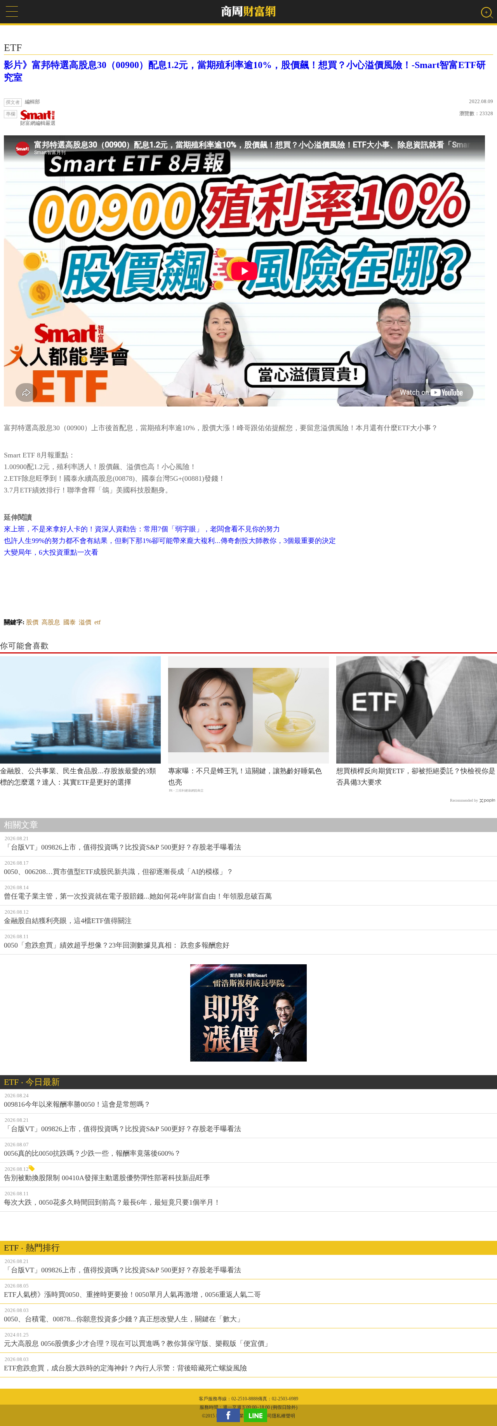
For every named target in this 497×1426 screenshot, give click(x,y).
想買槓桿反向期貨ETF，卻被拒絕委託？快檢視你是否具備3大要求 (415, 776)
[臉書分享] (230, 1415)
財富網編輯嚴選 (38, 123)
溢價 (85, 622)
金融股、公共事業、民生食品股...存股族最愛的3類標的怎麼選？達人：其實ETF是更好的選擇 (78, 776)
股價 (32, 622)
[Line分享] (257, 1415)
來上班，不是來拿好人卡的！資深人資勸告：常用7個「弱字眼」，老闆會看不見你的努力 (142, 529)
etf (97, 622)
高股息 (51, 622)
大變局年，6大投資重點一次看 (51, 552)
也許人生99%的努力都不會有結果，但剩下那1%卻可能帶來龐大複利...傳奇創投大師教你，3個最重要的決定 (170, 541)
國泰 (69, 622)
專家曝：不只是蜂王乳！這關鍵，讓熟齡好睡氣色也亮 (245, 776)
